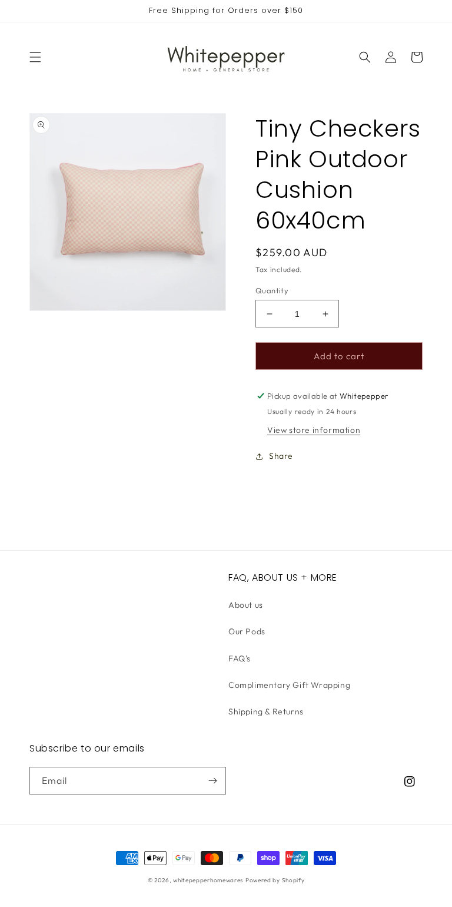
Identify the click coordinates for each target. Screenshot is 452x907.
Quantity (271, 290)
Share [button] (281, 456)
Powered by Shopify (275, 880)
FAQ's (239, 658)
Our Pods (246, 631)
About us (245, 605)
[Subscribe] (212, 781)
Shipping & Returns (266, 711)
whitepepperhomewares (208, 880)
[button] (35, 57)
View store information (313, 430)
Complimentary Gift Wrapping (289, 685)
